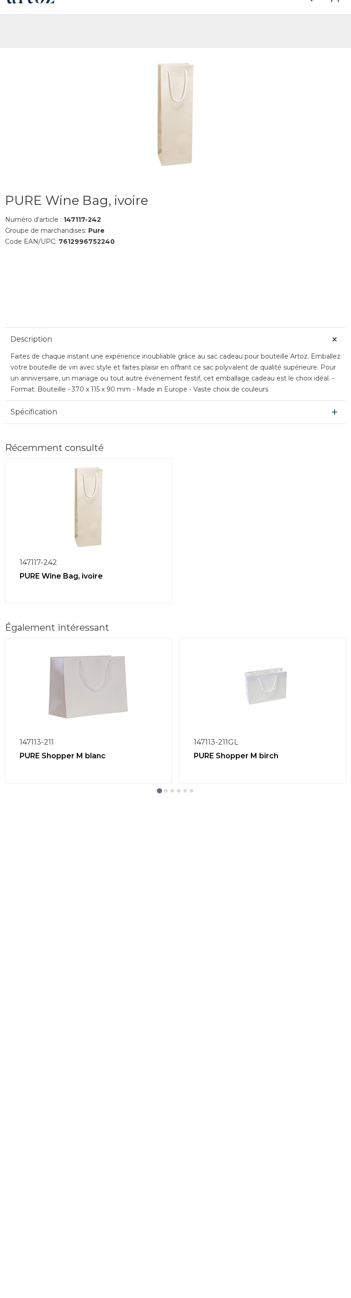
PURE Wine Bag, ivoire (61, 576)
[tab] (159, 790)
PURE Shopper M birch (236, 755)
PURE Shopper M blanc (63, 755)
